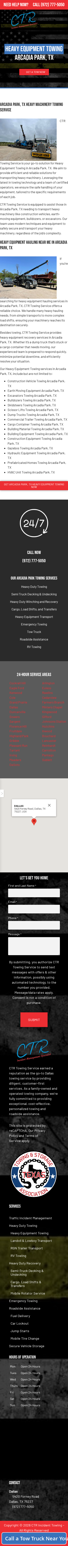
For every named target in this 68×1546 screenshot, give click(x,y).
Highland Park (19, 736)
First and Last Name (22, 885)
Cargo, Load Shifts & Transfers (26, 1284)
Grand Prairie (18, 702)
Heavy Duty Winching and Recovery (34, 601)
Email (12, 901)
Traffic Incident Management (30, 1218)
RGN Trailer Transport (27, 1248)
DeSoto (14, 765)
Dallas (13, 707)
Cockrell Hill (17, 683)
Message (14, 934)
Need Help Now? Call (22, 5)
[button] (34, 822)
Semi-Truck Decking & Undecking (27, 1272)
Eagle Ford (16, 688)
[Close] (49, 805)
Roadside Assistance (34, 639)
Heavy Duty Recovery (25, 1263)
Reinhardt (49, 745)
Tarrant (14, 750)
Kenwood (15, 692)
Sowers (14, 717)
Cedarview (49, 697)
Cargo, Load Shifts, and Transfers (34, 609)
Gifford (46, 717)
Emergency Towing (34, 624)
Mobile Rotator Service (28, 1293)
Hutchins (48, 726)
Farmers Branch (53, 702)
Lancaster (49, 740)
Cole (12, 697)
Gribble (14, 740)
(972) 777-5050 (52, 5)
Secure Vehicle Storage (26, 1346)
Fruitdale (15, 731)
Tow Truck (34, 632)
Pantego (48, 755)
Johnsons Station (54, 721)
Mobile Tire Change (25, 1338)
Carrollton (49, 750)
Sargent (14, 721)
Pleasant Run (18, 745)
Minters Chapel (52, 707)
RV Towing (34, 647)
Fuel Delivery (20, 1316)
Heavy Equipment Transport (34, 616)
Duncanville (17, 712)
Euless (46, 688)
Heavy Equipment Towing (30, 1233)
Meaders (15, 760)
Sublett (47, 760)
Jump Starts (20, 1331)
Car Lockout (20, 1323)
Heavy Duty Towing (34, 586)
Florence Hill (18, 726)
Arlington (48, 683)
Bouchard (49, 736)
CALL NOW (34, 552)
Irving (13, 755)
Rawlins (47, 692)
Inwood (47, 731)
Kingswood (49, 712)
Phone (13, 917)
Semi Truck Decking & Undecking (34, 594)
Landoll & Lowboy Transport (31, 1240)
